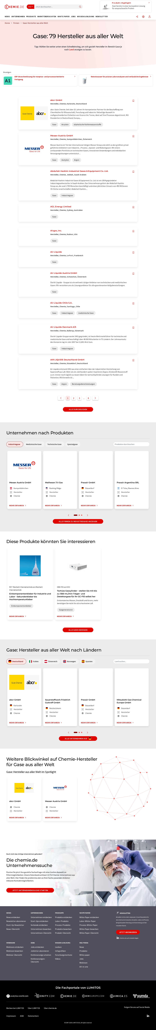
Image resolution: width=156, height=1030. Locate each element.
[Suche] (80, 6)
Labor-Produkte (61, 921)
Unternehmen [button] (18, 16)
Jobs (81, 959)
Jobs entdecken (37, 947)
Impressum (11, 1016)
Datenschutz (33, 1016)
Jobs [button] (73, 16)
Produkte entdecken (63, 917)
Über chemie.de (50, 1008)
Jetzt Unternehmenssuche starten (30, 890)
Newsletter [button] (102, 16)
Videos (57, 959)
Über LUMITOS (34, 1008)
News (81, 947)
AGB (22, 1016)
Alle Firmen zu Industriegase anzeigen (78, 521)
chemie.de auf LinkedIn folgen (128, 938)
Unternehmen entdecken (41, 917)
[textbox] (131, 444)
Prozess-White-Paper (88, 925)
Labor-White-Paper (87, 921)
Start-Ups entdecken (39, 921)
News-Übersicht (13, 929)
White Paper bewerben (88, 929)
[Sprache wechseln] (143, 16)
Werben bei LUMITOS (15, 1008)
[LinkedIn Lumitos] (148, 1016)
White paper (84, 955)
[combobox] (131, 444)
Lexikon (58, 947)
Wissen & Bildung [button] (85, 16)
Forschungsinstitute (63, 955)
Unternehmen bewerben (41, 929)
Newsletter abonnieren (16, 921)
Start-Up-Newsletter (15, 925)
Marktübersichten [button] (46, 16)
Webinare (83, 962)
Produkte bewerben (63, 929)
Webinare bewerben (14, 951)
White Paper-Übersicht (89, 933)
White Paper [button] (63, 16)
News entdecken (13, 917)
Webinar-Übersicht (14, 955)
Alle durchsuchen (78, 409)
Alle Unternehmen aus (76, 738)
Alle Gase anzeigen (78, 630)
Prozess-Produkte (62, 925)
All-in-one (83, 966)
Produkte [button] (31, 16)
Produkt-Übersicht (63, 933)
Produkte (83, 951)
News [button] (7, 16)
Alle (29, 7)
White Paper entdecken (89, 917)
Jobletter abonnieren (40, 951)
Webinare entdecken (14, 947)
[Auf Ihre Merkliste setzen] (133, 101)
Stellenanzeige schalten (41, 955)
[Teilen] (137, 16)
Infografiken (60, 951)
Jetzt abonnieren (128, 932)
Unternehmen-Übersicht (41, 933)
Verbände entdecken (39, 925)
